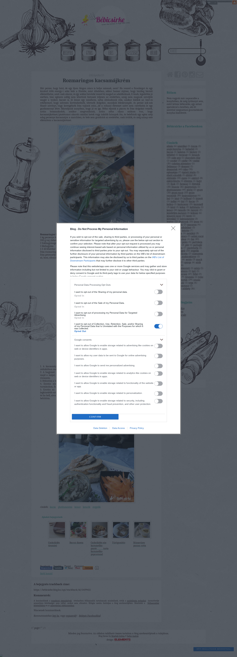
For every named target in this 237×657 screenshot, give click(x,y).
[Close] (174, 229)
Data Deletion (100, 428)
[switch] (158, 292)
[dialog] (118, 328)
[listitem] (118, 284)
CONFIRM (95, 417)
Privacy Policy (137, 428)
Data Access (118, 428)
